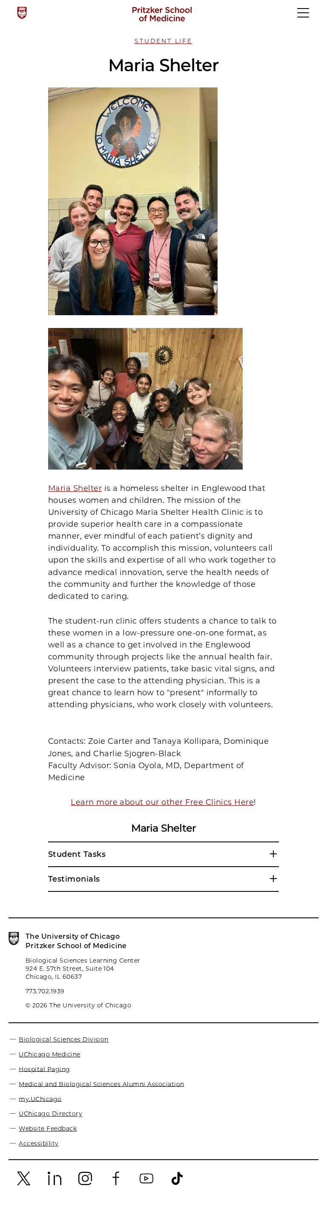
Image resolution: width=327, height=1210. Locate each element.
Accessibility (38, 1143)
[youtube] (146, 1184)
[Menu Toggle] (303, 16)
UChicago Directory (50, 1113)
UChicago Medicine (49, 1054)
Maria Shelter (75, 488)
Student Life (163, 41)
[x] (24, 1184)
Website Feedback (48, 1128)
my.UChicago (40, 1099)
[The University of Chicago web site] (22, 12)
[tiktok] (177, 1184)
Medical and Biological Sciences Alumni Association (101, 1084)
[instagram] (85, 1184)
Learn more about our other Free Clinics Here (162, 802)
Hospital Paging (44, 1069)
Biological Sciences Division (63, 1039)
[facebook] (115, 1184)
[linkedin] (54, 1184)
